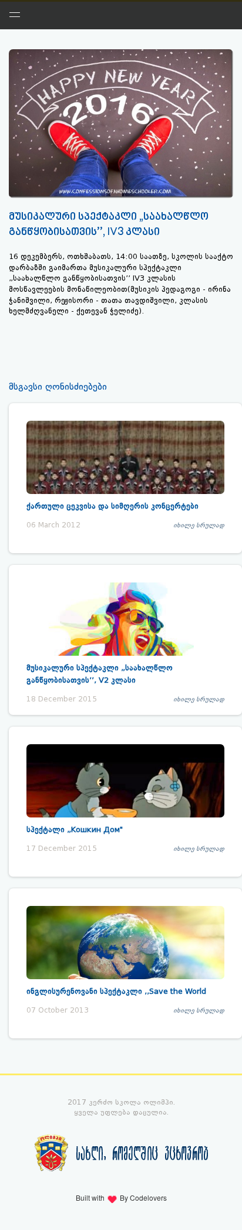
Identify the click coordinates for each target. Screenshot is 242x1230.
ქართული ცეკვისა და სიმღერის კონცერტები (112, 506)
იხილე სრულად (198, 525)
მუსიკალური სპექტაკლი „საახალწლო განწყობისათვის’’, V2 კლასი (99, 673)
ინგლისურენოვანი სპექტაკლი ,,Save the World (116, 991)
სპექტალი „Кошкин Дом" (74, 829)
